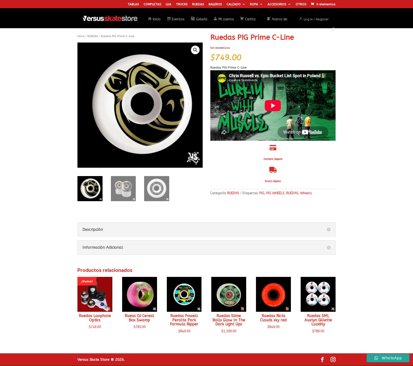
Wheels (306, 193)
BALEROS (215, 4)
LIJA (168, 4)
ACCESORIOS (276, 4)
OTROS (301, 4)
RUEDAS (198, 4)
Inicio (80, 36)
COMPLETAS (152, 4)
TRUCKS (182, 4)
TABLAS (133, 4)
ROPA (254, 4)
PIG (261, 193)
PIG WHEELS (275, 193)
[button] (195, 50)
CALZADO (234, 4)
